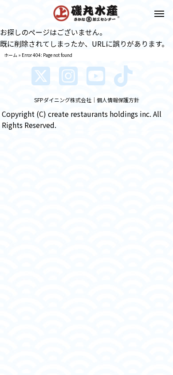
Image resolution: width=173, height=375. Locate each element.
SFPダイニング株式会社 (62, 100)
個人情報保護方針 (118, 100)
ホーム (10, 55)
